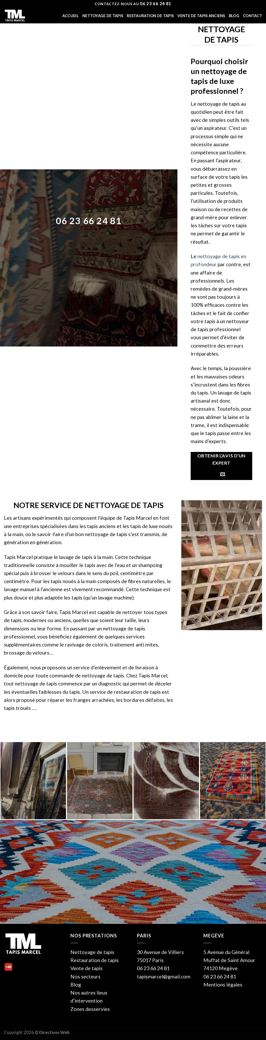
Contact (252, 16)
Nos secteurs (85, 976)
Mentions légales (222, 985)
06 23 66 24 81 (88, 220)
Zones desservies (90, 1009)
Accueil (70, 16)
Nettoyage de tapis (102, 16)
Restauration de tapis (150, 16)
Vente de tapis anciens (201, 16)
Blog (234, 16)
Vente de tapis (86, 968)
